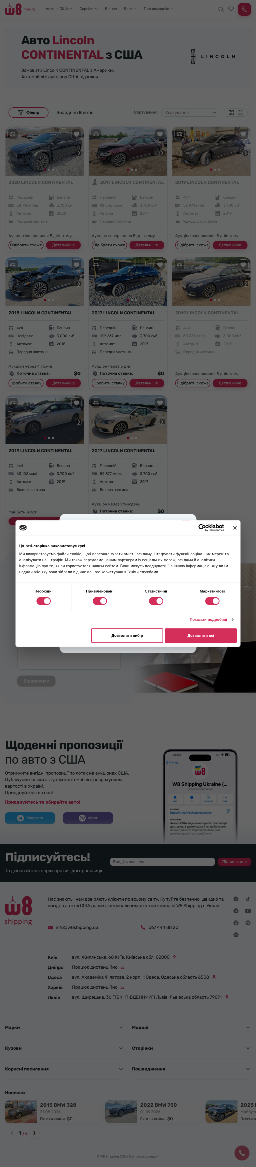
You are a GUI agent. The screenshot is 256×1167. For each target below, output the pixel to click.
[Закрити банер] (235, 527)
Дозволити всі (201, 635)
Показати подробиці (208, 619)
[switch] (100, 601)
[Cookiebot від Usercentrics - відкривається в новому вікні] (202, 527)
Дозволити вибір (127, 635)
